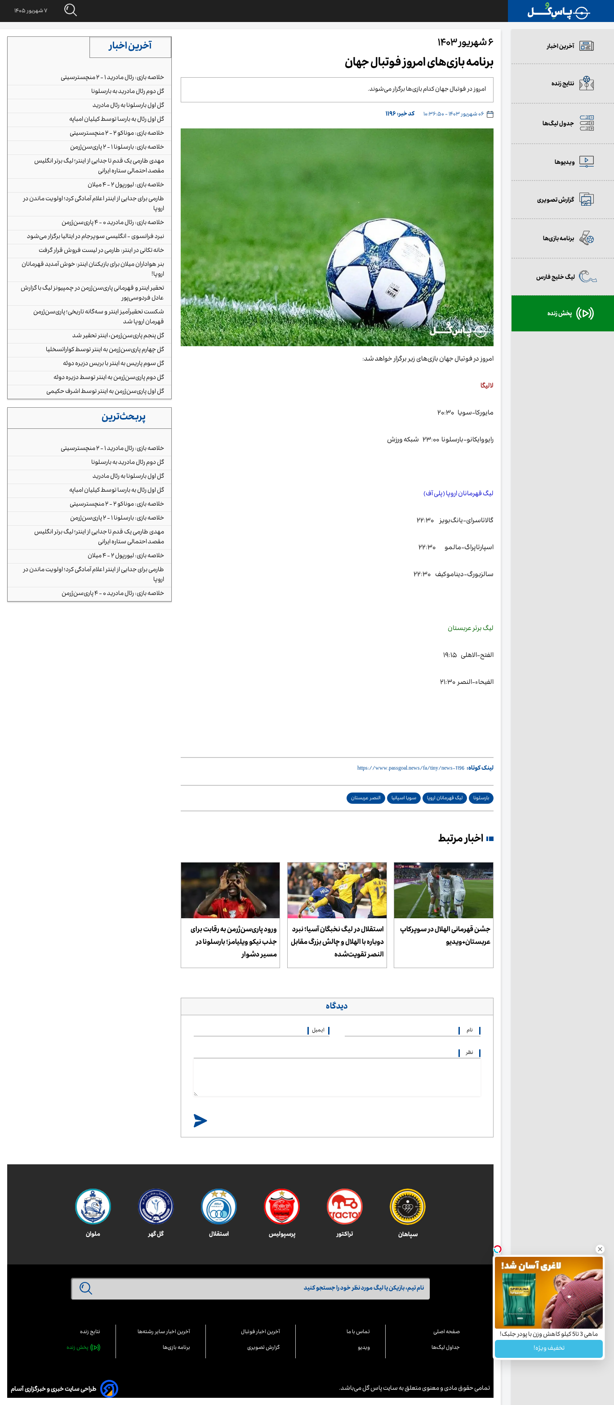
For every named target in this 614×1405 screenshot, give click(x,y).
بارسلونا (481, 798)
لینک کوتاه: (480, 769)
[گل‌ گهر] (156, 1206)
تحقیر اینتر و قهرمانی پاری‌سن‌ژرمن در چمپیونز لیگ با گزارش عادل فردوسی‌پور (92, 294)
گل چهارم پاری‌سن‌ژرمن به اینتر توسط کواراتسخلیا (105, 350)
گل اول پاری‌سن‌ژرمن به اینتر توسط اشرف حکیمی (105, 392)
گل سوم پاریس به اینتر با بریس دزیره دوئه (113, 364)
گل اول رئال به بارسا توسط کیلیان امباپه (116, 120)
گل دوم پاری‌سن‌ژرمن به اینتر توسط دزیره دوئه (108, 378)
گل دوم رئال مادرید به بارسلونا (127, 92)
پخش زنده (78, 1348)
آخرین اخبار (130, 47)
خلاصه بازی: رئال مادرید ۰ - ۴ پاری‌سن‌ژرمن (113, 223)
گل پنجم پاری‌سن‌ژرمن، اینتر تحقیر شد (118, 336)
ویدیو (364, 1348)
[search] (62, 11)
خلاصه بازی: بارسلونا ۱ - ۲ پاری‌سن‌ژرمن (117, 148)
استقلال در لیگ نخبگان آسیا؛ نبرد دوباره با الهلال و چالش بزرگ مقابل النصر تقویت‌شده (337, 943)
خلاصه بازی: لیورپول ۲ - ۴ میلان (126, 185)
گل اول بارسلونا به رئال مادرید (128, 106)
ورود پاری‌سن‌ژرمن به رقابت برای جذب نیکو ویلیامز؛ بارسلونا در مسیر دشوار (234, 943)
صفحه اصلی (446, 1332)
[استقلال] (219, 1206)
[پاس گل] (559, 11)
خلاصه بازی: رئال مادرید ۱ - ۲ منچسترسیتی (112, 78)
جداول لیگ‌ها (446, 1348)
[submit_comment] (200, 1121)
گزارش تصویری (263, 1348)
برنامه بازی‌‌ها (176, 1348)
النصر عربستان (366, 798)
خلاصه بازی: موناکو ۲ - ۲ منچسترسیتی (117, 134)
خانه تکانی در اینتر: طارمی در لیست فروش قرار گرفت (101, 251)
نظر (469, 1053)
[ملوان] (93, 1206)
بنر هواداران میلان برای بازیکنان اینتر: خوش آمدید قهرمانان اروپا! (93, 270)
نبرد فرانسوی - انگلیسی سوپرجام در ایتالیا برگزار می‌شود (95, 237)
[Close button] (600, 1249)
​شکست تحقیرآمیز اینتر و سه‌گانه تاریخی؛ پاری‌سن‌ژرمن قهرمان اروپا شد (98, 317)
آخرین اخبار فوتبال (260, 1332)
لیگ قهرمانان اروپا (445, 798)
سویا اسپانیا (404, 798)
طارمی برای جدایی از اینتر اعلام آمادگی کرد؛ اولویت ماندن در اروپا (93, 204)
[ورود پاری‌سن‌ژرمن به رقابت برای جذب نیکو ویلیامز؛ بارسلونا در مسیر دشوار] (230, 890)
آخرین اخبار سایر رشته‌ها (164, 1332)
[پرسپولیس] (282, 1206)
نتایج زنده (90, 1332)
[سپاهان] (408, 1207)
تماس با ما (358, 1332)
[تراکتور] (345, 1206)
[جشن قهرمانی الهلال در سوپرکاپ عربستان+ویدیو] (443, 890)
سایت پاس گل (379, 1389)
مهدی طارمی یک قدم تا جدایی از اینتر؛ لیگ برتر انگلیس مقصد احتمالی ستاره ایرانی (99, 166)
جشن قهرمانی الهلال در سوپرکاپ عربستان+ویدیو (445, 936)
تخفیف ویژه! (549, 1349)
